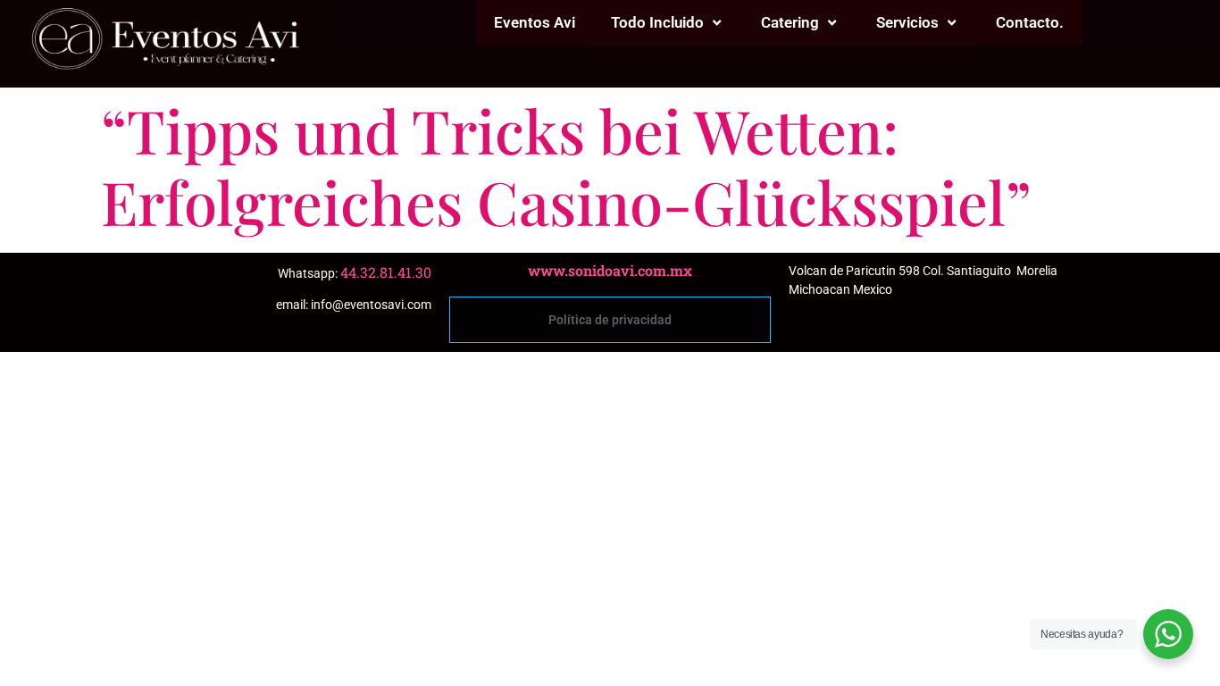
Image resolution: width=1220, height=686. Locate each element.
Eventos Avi (534, 22)
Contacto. (1030, 22)
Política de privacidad (610, 320)
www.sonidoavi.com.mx (610, 270)
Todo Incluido (657, 22)
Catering (790, 22)
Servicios (907, 22)
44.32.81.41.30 (385, 272)
